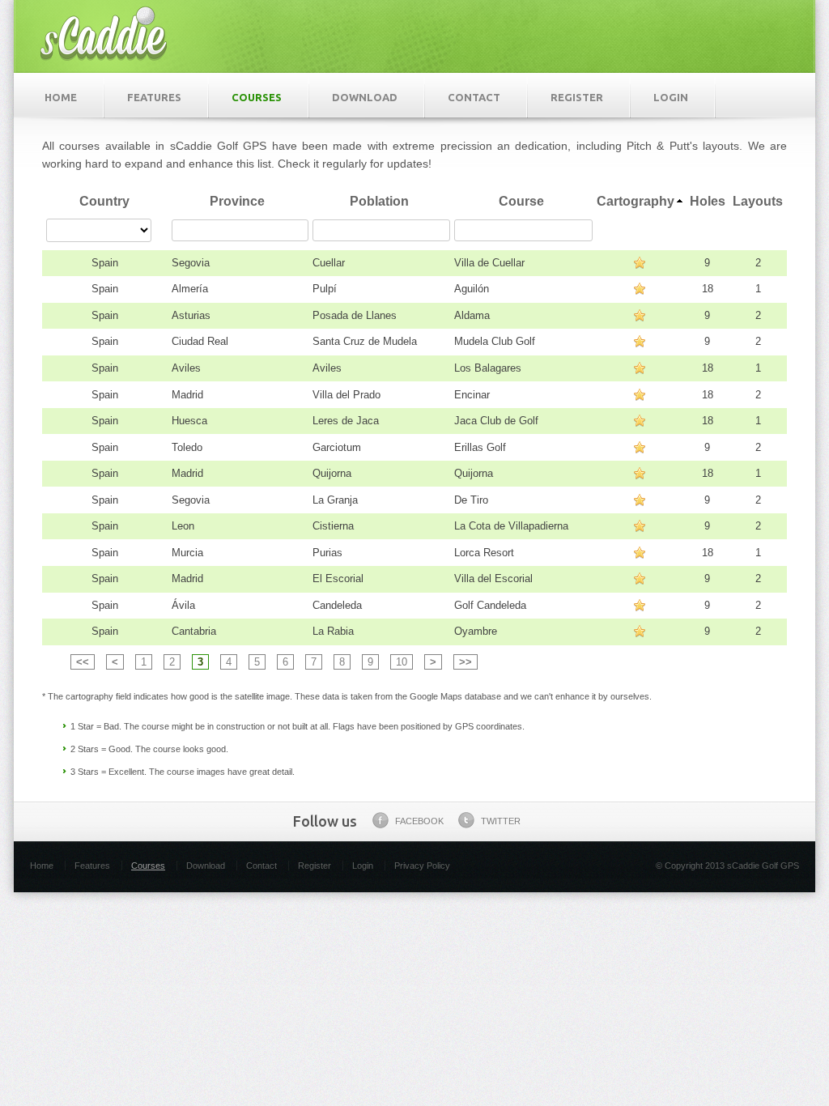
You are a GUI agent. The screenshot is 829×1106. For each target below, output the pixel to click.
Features (154, 97)
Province (237, 201)
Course (521, 201)
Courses (257, 97)
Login (670, 97)
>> (465, 662)
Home (61, 97)
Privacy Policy (422, 865)
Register (577, 97)
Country (104, 201)
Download (364, 97)
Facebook (419, 821)
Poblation (379, 201)
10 (401, 662)
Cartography (635, 201)
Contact (474, 97)
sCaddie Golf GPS (103, 32)
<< (82, 662)
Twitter (501, 821)
